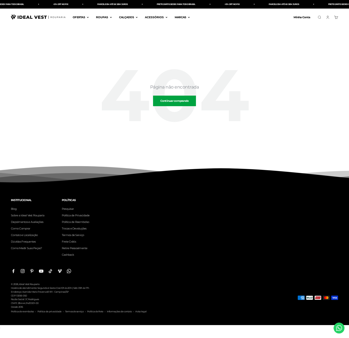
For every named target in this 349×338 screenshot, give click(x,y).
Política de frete (95, 311)
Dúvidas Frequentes (23, 241)
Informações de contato (119, 311)
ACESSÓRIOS (154, 17)
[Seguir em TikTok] (50, 271)
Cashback (68, 254)
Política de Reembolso (75, 222)
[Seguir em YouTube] (41, 271)
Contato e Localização (24, 235)
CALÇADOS (126, 17)
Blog (14, 209)
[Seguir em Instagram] (22, 271)
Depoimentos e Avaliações (27, 222)
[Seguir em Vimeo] (59, 271)
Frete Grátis (69, 241)
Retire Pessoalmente (74, 248)
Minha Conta (302, 17)
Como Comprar (20, 228)
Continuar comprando (174, 101)
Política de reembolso (22, 311)
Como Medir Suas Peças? (26, 248)
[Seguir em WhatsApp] (69, 271)
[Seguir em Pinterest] (31, 271)
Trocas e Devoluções (74, 228)
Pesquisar (68, 209)
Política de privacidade (49, 311)
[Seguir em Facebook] (13, 271)
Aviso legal (141, 311)
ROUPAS (102, 17)
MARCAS (180, 17)
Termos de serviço (74, 311)
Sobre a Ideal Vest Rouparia (27, 215)
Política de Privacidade (76, 215)
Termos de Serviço (73, 235)
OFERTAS (79, 17)
